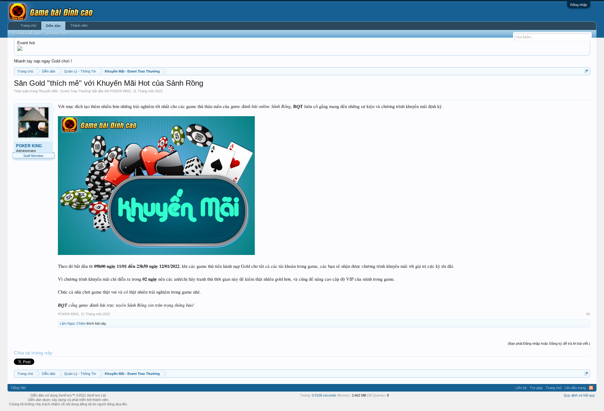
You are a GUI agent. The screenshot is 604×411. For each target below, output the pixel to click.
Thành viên (78, 25)
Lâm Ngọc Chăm (73, 323)
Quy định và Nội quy (579, 395)
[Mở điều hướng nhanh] (586, 71)
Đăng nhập (578, 5)
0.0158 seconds (324, 395)
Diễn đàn (53, 26)
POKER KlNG (120, 91)
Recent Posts (58, 33)
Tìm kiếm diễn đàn (27, 33)
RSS (591, 388)
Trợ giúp (536, 388)
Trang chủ (28, 25)
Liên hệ (521, 388)
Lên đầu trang (575, 388)
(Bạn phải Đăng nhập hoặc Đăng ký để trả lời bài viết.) (549, 343)
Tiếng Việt (18, 388)
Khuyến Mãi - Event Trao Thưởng (65, 91)
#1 (588, 314)
